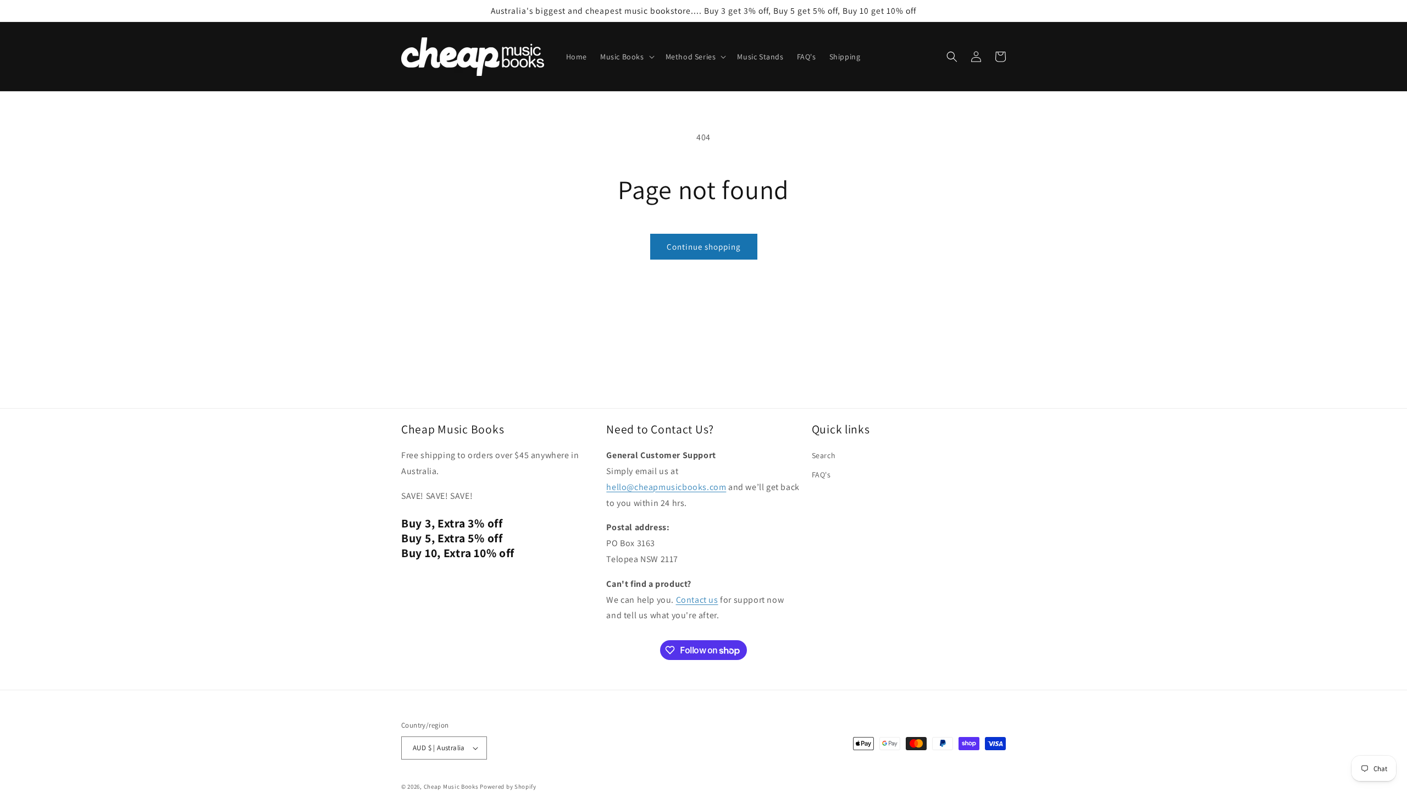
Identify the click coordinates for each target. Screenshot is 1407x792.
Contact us (697, 600)
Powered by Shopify (508, 786)
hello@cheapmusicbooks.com (666, 487)
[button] (626, 56)
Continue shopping (704, 246)
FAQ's (821, 475)
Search (824, 455)
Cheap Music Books (451, 786)
